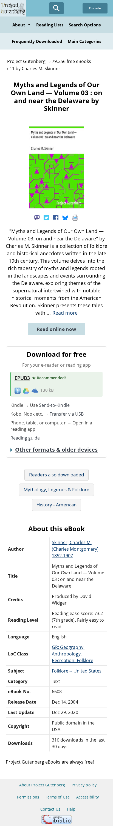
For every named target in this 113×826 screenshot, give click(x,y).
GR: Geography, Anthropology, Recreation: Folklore (72, 653)
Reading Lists (50, 25)
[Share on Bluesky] (65, 217)
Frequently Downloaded (37, 41)
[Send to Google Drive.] (26, 390)
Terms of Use (57, 797)
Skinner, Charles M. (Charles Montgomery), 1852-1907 (76, 549)
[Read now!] (56, 207)
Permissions (28, 797)
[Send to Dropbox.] (18, 390)
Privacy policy (84, 784)
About (21, 25)
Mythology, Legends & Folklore (56, 489)
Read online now (57, 329)
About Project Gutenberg (42, 784)
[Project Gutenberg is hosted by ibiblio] (56, 822)
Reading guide (25, 438)
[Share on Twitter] (46, 217)
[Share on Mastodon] (37, 217)
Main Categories (84, 41)
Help (71, 809)
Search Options (85, 25)
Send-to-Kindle (54, 405)
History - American (56, 504)
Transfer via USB (67, 414)
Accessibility (87, 797)
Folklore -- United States (76, 671)
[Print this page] (75, 217)
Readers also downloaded (56, 474)
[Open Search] (56, 8)
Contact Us (50, 809)
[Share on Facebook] (55, 217)
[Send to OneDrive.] (35, 390)
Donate (95, 8)
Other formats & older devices (56, 449)
